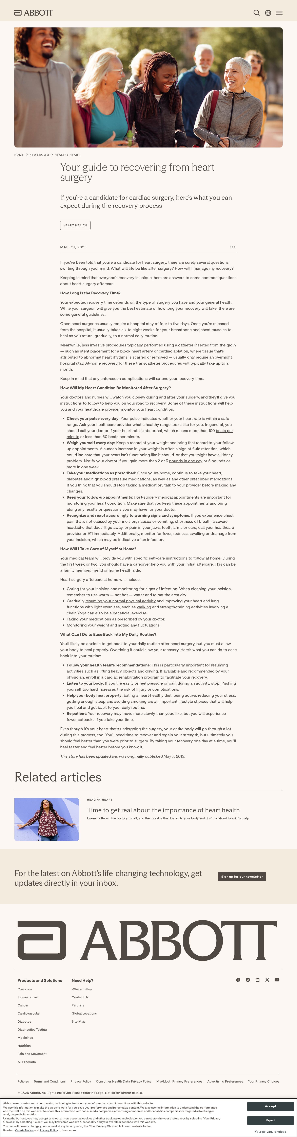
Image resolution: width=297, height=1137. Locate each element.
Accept (270, 1106)
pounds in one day (185, 460)
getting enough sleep (86, 701)
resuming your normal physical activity (120, 600)
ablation (180, 351)
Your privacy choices (270, 1131)
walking (144, 606)
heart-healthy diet (155, 695)
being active (185, 695)
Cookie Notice (24, 1130)
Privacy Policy (49, 1130)
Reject (270, 1120)
